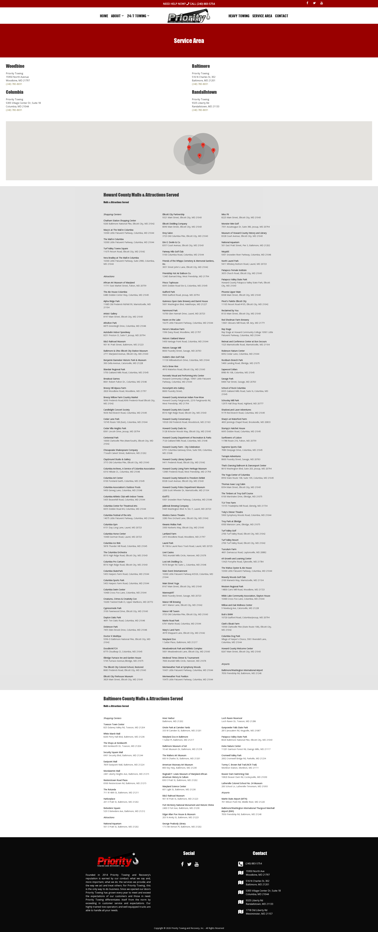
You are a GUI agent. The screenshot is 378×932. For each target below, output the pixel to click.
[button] (189, 148)
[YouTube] (321, 3)
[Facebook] (307, 3)
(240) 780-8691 (14, 84)
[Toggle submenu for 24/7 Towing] (148, 15)
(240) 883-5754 (206, 3)
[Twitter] (314, 3)
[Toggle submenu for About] (122, 15)
